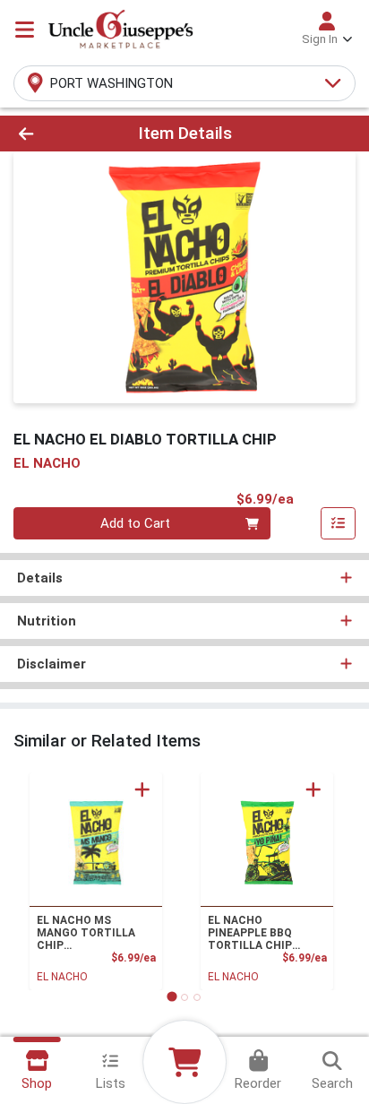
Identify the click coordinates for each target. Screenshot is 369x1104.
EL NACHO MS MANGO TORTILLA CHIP (86, 933)
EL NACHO (62, 976)
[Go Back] (56, 134)
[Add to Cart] (142, 789)
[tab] (171, 997)
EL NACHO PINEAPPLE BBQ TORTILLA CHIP (250, 933)
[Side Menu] (24, 30)
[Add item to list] (338, 523)
